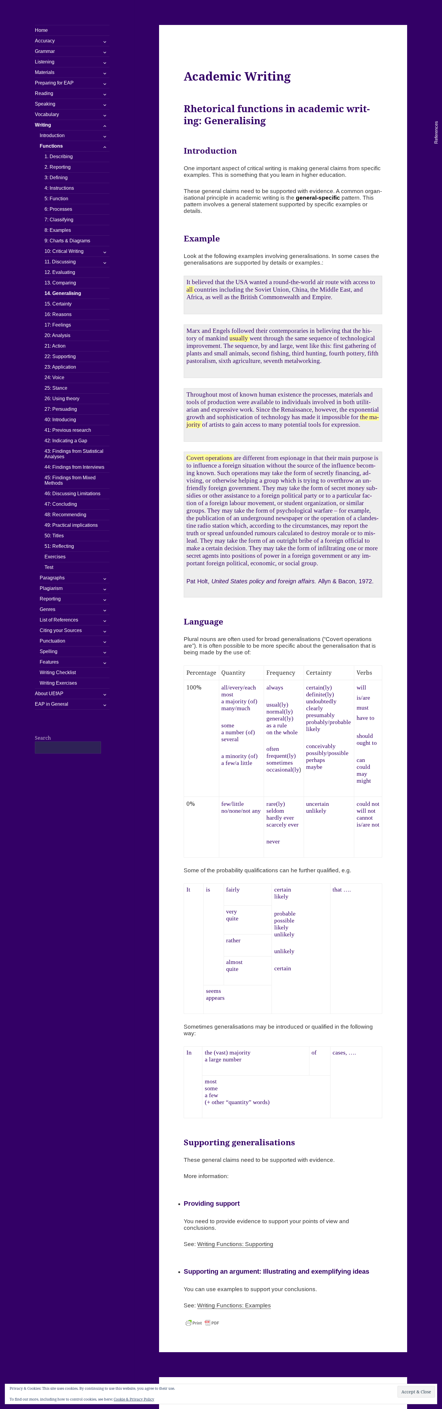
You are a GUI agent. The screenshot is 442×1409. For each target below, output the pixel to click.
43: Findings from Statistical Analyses (74, 454)
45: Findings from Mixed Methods (70, 480)
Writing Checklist (58, 672)
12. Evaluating (60, 272)
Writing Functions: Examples (234, 1305)
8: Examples (58, 230)
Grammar (45, 51)
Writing (43, 124)
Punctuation (52, 640)
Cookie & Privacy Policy (134, 1399)
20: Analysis (57, 335)
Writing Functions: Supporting (235, 1244)
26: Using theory (62, 398)
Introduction (52, 135)
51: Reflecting (59, 546)
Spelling (48, 651)
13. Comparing (60, 282)
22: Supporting (60, 356)
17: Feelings (58, 324)
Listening (44, 61)
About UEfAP (49, 693)
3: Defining (56, 177)
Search (43, 738)
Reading (44, 93)
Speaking (45, 103)
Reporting (50, 598)
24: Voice (54, 377)
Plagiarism (51, 588)
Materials (44, 72)
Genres (47, 609)
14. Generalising (63, 293)
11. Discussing (60, 261)
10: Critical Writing (64, 251)
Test (49, 567)
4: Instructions (59, 188)
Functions (51, 146)
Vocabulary (47, 114)
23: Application (60, 367)
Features (49, 662)
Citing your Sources (61, 630)
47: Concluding (61, 504)
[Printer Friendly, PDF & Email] (202, 1323)
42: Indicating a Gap (66, 440)
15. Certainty (58, 303)
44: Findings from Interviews (74, 467)
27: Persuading (61, 409)
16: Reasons (58, 314)
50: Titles (54, 535)
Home (41, 30)
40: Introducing (60, 419)
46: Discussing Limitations (72, 493)
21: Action (55, 345)
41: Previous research (68, 430)
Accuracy (45, 40)
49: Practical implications (71, 525)
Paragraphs (52, 577)
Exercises (55, 556)
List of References (59, 619)
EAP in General (51, 704)
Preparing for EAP (54, 82)
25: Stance (56, 388)
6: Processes (58, 209)
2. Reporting (58, 167)
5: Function (56, 198)
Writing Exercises (58, 683)
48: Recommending (65, 514)
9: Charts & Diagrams (67, 240)
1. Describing (59, 156)
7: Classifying (59, 219)
